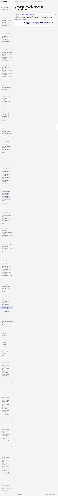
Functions (20, 19)
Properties (24, 19)
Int (49, 22)
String (45, 22)
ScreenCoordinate (35, 23)
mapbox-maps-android (18, 1)
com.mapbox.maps (24, 1)
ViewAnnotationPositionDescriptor (23, 14)
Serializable (32, 14)
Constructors (16, 19)
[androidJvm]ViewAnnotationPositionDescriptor (35, 1)
